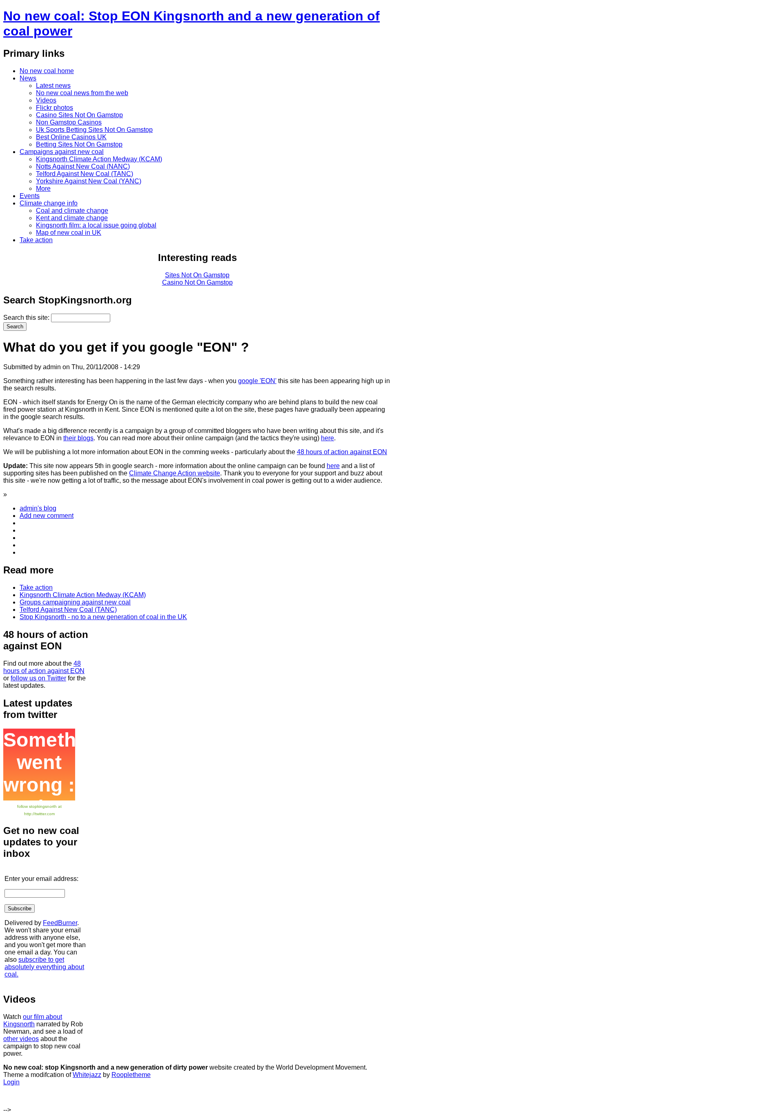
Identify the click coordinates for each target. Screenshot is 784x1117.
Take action (36, 239)
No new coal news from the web (82, 92)
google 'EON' (257, 380)
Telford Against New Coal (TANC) (84, 173)
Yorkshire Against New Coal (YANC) (88, 181)
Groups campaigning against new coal (75, 602)
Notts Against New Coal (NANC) (83, 166)
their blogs (78, 438)
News (28, 78)
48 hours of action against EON (342, 451)
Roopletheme (131, 1074)
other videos (21, 1038)
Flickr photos (54, 107)
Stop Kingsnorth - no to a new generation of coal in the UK (103, 616)
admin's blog (38, 508)
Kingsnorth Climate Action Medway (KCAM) (99, 159)
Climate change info (49, 203)
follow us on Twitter (38, 678)
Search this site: (27, 317)
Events (30, 195)
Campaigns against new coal (62, 151)
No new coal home (47, 70)
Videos (46, 100)
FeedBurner (60, 922)
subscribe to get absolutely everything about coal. (44, 967)
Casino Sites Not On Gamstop (79, 114)
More (43, 188)
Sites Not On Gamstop (197, 275)
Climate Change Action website (174, 473)
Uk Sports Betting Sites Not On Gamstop (94, 129)
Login (11, 1082)
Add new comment (47, 515)
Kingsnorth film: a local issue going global (96, 225)
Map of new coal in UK (68, 232)
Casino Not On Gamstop (197, 282)
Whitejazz (87, 1074)
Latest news (53, 85)
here (327, 438)
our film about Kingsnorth (32, 1020)
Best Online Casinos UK (71, 137)
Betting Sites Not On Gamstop (79, 144)
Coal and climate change (72, 210)
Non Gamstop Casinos (69, 122)
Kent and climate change (72, 217)
